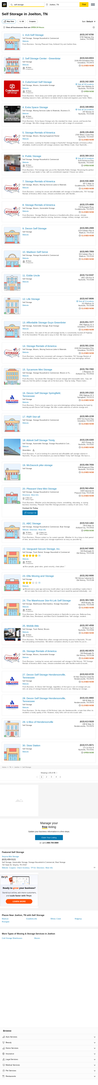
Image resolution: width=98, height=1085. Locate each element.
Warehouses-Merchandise (43, 604)
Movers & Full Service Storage (71, 373)
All (23, 21)
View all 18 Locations (86, 84)
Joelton (17, 767)
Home (4, 767)
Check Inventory (23, 868)
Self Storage (27, 38)
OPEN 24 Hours (37, 27)
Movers (36, 85)
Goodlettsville (31, 919)
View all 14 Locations (86, 110)
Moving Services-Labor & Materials (46, 111)
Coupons (12, 868)
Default (90, 21)
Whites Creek (56, 919)
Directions (26, 495)
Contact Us (31, 513)
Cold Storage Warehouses (12, 938)
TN (10, 767)
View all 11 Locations (86, 158)
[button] (93, 4)
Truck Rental (38, 552)
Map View (10, 21)
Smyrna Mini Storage (10, 856)
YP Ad (33, 868)
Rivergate (5, 922)
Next (60, 777)
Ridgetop (78, 919)
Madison (5, 919)
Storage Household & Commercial (46, 38)
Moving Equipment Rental (49, 136)
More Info (35, 495)
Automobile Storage (47, 85)
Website (25, 41)
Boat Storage (54, 326)
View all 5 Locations (86, 301)
